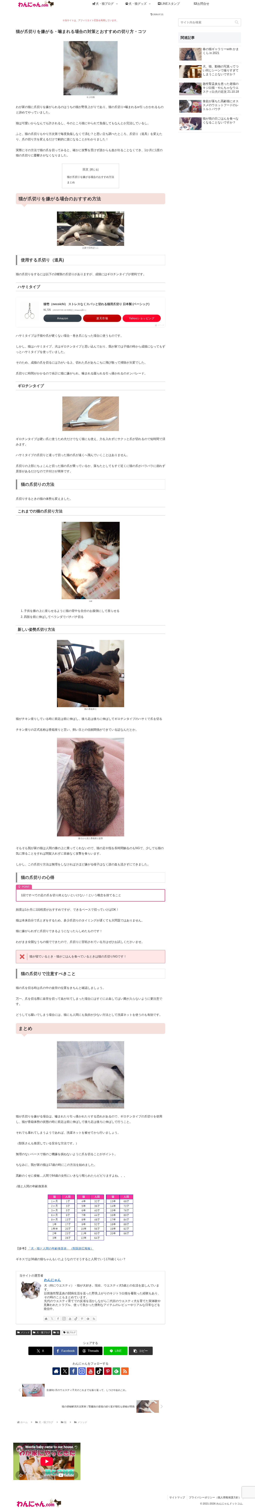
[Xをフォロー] (52, 1318)
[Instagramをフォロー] (64, 1318)
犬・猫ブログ (43, 1332)
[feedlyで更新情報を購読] (87, 1318)
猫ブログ (71, 1332)
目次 (85, 169)
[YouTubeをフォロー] (70, 1318)
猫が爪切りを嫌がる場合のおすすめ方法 (90, 176)
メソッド (25, 1332)
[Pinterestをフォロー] (82, 1318)
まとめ (71, 182)
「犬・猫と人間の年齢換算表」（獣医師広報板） (61, 1248)
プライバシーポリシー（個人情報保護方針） (215, 1497)
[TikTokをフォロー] (76, 1318)
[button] (141, 1351)
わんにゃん (52, 1280)
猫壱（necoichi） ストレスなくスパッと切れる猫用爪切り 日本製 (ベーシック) (96, 304)
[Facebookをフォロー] (58, 1318)
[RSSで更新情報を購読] (93, 1318)
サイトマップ (177, 1497)
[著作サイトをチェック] (46, 1318)
